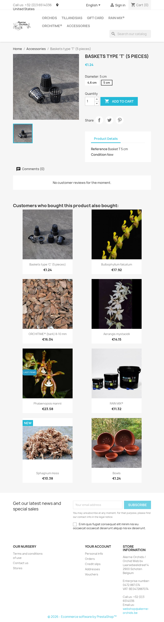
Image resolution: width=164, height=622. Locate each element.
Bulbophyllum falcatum (116, 264)
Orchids (49, 18)
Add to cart (119, 101)
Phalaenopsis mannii (47, 403)
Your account (98, 546)
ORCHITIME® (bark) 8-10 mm (48, 334)
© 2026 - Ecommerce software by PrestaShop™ (82, 617)
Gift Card (95, 18)
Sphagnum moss (47, 473)
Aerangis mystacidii (116, 334)
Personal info (94, 553)
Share (99, 120)
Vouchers (91, 574)
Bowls (117, 473)
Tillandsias (72, 18)
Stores (17, 568)
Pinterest (120, 120)
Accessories (78, 26)
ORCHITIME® (52, 26)
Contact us (20, 563)
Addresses (92, 569)
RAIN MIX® (116, 18)
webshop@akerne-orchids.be (136, 611)
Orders (90, 559)
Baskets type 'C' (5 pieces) (47, 264)
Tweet (109, 120)
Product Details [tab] (106, 139)
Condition (98, 155)
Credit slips (93, 564)
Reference (99, 149)
